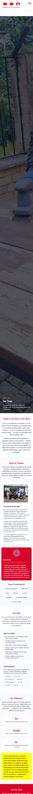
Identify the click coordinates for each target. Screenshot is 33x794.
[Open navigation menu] (29, 3)
